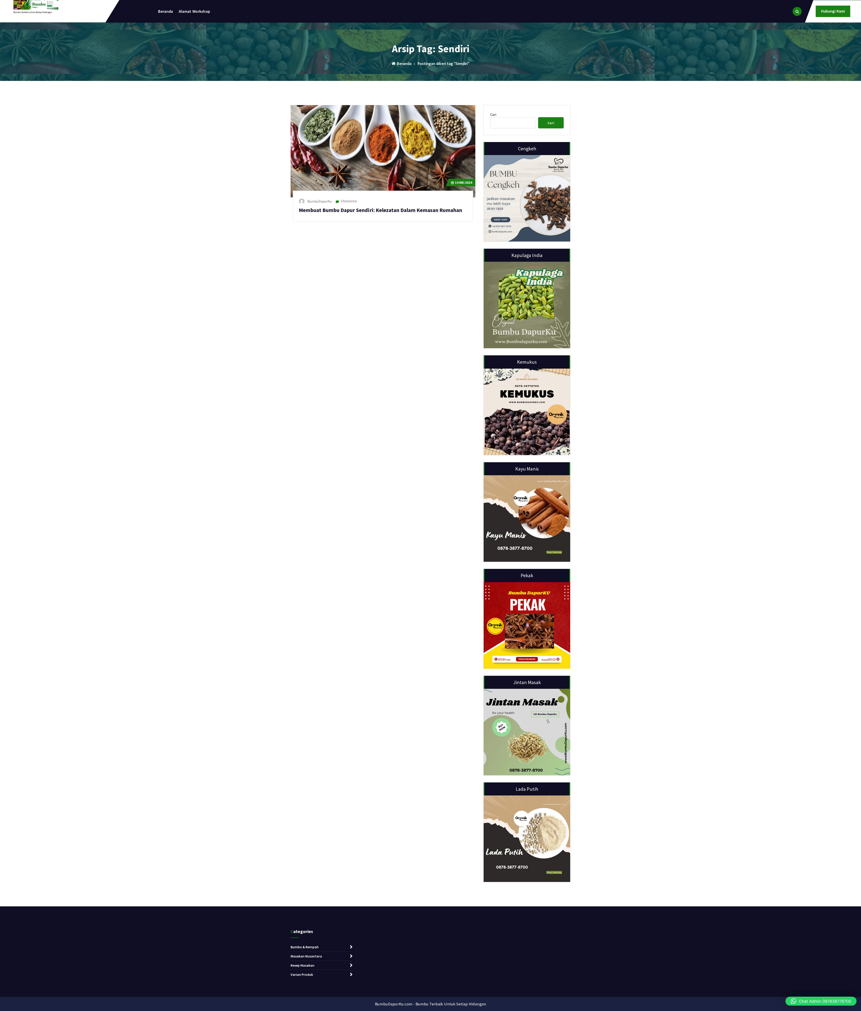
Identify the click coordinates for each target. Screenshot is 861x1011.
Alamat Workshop (194, 11)
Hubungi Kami (833, 11)
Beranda (165, 11)
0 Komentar (348, 201)
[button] (821, 1001)
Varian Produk (302, 974)
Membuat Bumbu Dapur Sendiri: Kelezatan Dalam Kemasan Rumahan (380, 210)
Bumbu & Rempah (305, 947)
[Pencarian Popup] (797, 11)
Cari (493, 114)
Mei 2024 (463, 182)
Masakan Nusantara (306, 956)
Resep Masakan (302, 965)
